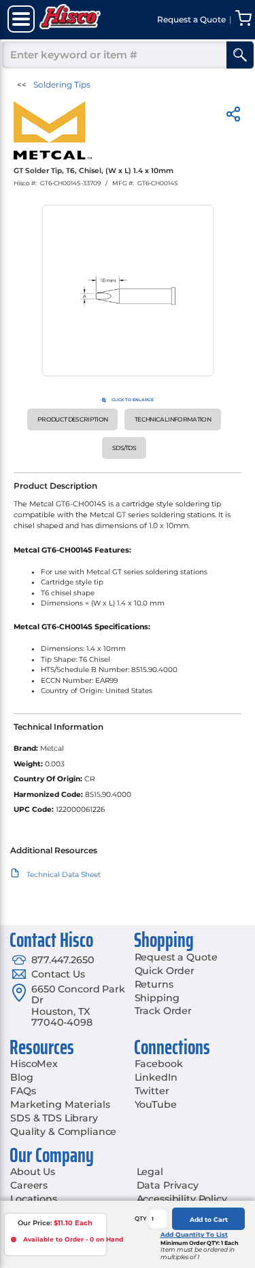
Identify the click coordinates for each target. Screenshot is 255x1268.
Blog (21, 1077)
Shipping (157, 997)
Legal (150, 1171)
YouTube (156, 1104)
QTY (141, 1218)
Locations (33, 1198)
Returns (154, 984)
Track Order (163, 1010)
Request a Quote (176, 957)
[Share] (233, 116)
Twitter (152, 1090)
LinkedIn (156, 1077)
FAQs (22, 1090)
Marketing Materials (59, 1104)
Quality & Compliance (63, 1131)
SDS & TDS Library (54, 1118)
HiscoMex (34, 1063)
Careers (29, 1185)
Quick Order (164, 970)
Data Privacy (168, 1185)
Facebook (159, 1063)
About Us (32, 1171)
